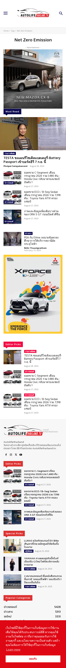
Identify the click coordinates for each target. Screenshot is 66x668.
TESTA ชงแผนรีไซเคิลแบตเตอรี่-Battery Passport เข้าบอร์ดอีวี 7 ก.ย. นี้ (32, 160)
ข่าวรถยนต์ (9, 183)
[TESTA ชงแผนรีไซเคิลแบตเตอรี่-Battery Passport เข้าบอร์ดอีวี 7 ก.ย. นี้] (33, 133)
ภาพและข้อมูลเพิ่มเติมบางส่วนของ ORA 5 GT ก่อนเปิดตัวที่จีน (42, 212)
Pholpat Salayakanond (15, 166)
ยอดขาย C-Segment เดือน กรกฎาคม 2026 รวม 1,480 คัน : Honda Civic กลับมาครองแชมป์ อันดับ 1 (42, 177)
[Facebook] (6, 454)
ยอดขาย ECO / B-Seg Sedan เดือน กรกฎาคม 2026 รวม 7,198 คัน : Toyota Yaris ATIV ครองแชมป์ (42, 196)
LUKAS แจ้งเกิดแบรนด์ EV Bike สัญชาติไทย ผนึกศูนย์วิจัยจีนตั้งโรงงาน (41, 544)
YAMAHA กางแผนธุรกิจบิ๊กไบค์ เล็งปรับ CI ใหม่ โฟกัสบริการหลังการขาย (41, 561)
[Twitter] (15, 454)
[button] (33, 294)
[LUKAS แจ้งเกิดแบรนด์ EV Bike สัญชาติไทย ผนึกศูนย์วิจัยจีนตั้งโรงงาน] (12, 546)
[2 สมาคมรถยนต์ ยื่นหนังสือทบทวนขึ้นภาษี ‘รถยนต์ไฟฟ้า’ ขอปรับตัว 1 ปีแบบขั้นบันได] (12, 581)
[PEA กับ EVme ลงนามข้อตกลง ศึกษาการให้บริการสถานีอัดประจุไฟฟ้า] (12, 239)
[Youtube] (20, 454)
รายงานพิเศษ (10, 153)
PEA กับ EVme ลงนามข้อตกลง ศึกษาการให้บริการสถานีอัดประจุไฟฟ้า (41, 241)
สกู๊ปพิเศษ (28, 551)
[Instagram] (10, 454)
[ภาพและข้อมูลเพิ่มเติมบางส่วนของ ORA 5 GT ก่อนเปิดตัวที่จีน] (12, 217)
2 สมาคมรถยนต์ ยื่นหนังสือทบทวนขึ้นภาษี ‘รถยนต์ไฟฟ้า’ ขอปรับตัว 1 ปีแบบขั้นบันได (43, 579)
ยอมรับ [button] (33, 658)
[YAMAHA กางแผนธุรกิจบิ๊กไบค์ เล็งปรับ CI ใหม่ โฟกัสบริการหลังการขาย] (12, 564)
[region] (33, 294)
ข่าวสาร (28, 233)
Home (6, 31)
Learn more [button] (13, 649)
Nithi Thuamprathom (35, 248)
